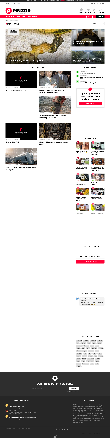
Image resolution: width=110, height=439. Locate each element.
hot (78, 351)
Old (96, 356)
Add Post (100, 16)
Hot (94, 12)
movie (84, 356)
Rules (103, 433)
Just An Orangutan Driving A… (93, 299)
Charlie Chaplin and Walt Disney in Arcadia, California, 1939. (51, 91)
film (92, 345)
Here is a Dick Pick (12, 142)
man (95, 353)
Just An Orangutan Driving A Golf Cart (81, 167)
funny (78, 348)
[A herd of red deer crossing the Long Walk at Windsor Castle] (88, 55)
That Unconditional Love (87, 73)
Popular (88, 12)
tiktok (92, 363)
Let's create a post (90, 261)
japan (97, 351)
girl (83, 348)
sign (83, 361)
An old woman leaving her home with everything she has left (52, 117)
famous (87, 345)
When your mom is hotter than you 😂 (81, 152)
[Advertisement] (21, 108)
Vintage (79, 366)
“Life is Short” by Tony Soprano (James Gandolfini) (97, 153)
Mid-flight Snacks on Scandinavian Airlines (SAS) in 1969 (97, 168)
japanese (79, 353)
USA (98, 363)
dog (94, 343)
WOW (18, 16)
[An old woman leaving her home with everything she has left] (55, 105)
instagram (84, 351)
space (78, 363)
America (86, 340)
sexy (78, 361)
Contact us (89, 433)
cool (89, 343)
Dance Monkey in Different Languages (97, 198)
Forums (83, 433)
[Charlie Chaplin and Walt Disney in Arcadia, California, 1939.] (55, 79)
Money (79, 356)
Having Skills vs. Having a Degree (89, 83)
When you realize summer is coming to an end (22, 412)
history (101, 348)
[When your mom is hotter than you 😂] (82, 146)
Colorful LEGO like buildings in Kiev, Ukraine (81, 198)
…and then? (79, 213)
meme (100, 353)
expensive (79, 345)
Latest (81, 12)
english (99, 343)
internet (91, 351)
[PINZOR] (55, 436)
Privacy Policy (97, 433)
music (90, 356)
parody (101, 356)
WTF (29, 16)
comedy (84, 343)
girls (88, 348)
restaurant (91, 358)
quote (84, 358)
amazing (79, 340)
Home (8, 16)
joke (85, 353)
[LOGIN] (92, 16)
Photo (78, 358)
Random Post (9, 3)
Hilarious (94, 348)
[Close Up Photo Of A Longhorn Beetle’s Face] (55, 131)
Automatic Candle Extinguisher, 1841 (81, 183)
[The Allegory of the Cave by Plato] (39, 46)
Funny (13, 16)
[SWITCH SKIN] (86, 16)
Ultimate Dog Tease (97, 213)
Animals (23, 16)
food (97, 345)
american (93, 340)
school (98, 358)
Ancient (100, 340)
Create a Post (90, 103)
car (78, 343)
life (90, 353)
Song (97, 361)
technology (85, 363)
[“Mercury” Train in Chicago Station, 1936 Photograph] (21, 156)
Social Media (90, 361)
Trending (100, 12)
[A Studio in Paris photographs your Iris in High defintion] (88, 37)
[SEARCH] (89, 16)
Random (34, 16)
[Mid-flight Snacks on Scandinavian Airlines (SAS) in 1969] (97, 161)
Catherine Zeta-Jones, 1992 (16, 90)
